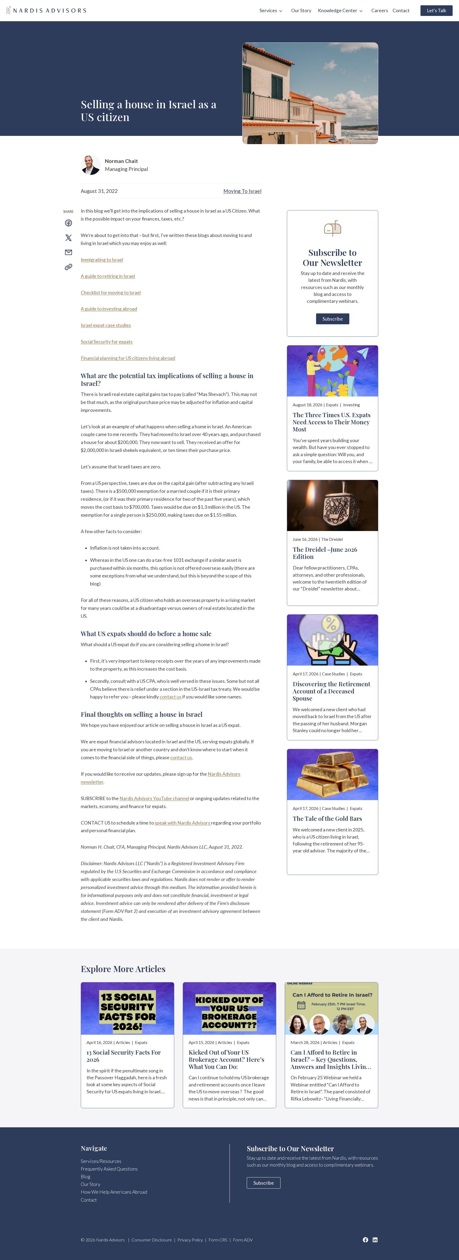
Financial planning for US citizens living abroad (128, 358)
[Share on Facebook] (68, 224)
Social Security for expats (107, 341)
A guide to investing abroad (109, 309)
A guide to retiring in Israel (108, 276)
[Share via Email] (68, 253)
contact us (170, 697)
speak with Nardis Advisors (183, 823)
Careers (379, 10)
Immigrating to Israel (102, 259)
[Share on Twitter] (68, 239)
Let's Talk (436, 10)
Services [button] (268, 10)
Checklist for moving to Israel (111, 292)
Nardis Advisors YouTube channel (154, 798)
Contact (401, 10)
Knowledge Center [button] (337, 10)
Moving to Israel (242, 191)
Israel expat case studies (106, 325)
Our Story (301, 10)
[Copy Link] (68, 268)
